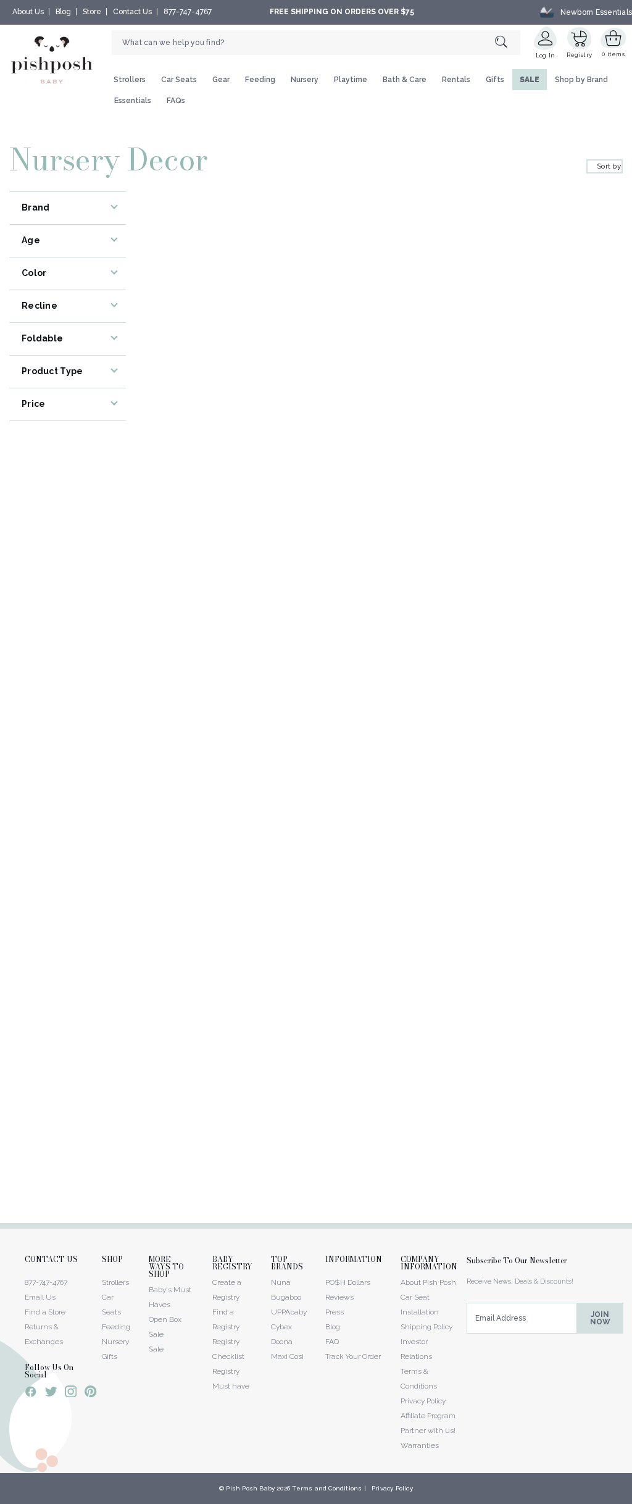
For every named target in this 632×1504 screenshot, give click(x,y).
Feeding (260, 79)
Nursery (304, 79)
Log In (545, 55)
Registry (579, 54)
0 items (613, 54)
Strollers (130, 79)
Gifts (495, 79)
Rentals (456, 79)
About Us (28, 11)
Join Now (600, 1318)
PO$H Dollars (347, 1282)
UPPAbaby (289, 1312)
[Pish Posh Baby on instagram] (71, 1393)
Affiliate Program (428, 1415)
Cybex (281, 1326)
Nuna (281, 1282)
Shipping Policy (426, 1326)
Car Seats (179, 79)
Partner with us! (428, 1430)
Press (334, 1312)
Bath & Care (404, 79)
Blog (63, 11)
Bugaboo (286, 1297)
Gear (221, 79)
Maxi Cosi (287, 1356)
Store (92, 11)
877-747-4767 (188, 11)
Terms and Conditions (327, 1488)
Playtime (350, 79)
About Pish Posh (428, 1282)
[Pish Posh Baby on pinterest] (90, 1393)
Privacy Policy (423, 1401)
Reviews (339, 1297)
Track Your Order (353, 1356)
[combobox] (316, 42)
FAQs (176, 100)
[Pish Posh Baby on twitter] (51, 1394)
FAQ (332, 1341)
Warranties (420, 1445)
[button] (631, 1497)
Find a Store (45, 1312)
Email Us (40, 1297)
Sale (156, 1349)
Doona (282, 1341)
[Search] (507, 42)
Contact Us (132, 11)
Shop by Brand (581, 79)
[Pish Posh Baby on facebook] (31, 1393)
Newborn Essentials (596, 11)
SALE (529, 79)
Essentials (132, 100)
